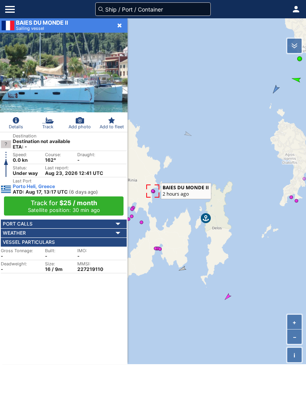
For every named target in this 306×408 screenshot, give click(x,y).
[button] (296, 9)
